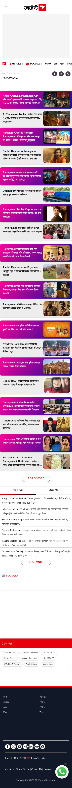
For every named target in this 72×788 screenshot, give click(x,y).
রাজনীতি (6, 703)
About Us (9, 770)
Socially (36, 64)
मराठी (22, 758)
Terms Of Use (22, 770)
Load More (36, 479)
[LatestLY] (35, 8)
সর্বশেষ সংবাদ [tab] (18, 490)
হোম (3, 74)
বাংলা (28, 758)
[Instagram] (25, 746)
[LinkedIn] (30, 746)
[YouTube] (19, 746)
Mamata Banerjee (30, 652)
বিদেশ (62, 64)
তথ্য (5, 708)
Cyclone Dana (10, 652)
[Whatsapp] (67, 73)
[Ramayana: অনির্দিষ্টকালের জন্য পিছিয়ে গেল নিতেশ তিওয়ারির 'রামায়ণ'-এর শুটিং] (56, 308)
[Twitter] (61, 73)
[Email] (42, 746)
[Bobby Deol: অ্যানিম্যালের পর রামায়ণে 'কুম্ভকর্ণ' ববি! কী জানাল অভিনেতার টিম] (56, 385)
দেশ (55, 64)
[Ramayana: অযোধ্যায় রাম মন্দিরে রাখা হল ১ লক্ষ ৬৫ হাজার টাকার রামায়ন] (56, 366)
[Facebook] (54, 73)
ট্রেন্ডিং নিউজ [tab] (53, 490)
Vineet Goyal (49, 652)
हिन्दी (16, 758)
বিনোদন (43, 697)
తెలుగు (35, 758)
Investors (48, 770)
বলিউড (42, 703)
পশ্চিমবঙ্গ (48, 64)
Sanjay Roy (48, 664)
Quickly (17, 64)
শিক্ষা (5, 713)
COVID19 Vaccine (12, 664)
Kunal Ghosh (10, 658)
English (8, 758)
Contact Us (36, 770)
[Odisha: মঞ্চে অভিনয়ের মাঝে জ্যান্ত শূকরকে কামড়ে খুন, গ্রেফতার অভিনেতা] (56, 195)
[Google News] (36, 746)
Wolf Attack (31, 664)
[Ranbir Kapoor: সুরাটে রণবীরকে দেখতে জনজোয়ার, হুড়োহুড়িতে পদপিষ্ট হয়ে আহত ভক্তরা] (56, 232)
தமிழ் (43, 758)
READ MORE (36, 562)
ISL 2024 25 (48, 658)
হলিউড (42, 708)
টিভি (41, 713)
